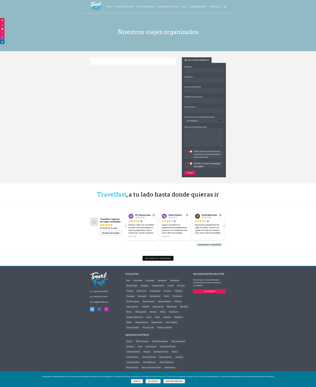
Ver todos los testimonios (158, 258)
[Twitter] (92, 309)
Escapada (142, 296)
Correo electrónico (192, 87)
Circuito (181, 286)
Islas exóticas (132, 307)
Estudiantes (155, 296)
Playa (157, 317)
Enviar (190, 173)
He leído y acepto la (207, 164)
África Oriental (178, 341)
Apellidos (188, 77)
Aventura (150, 280)
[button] (224, 226)
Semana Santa (141, 322)
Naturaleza (172, 307)
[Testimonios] (2, 33)
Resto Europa (132, 367)
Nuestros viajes (124, 7)
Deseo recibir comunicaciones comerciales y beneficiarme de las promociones (207, 154)
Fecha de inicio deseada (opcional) (199, 117)
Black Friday (132, 286)
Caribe (171, 286)
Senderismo (157, 322)
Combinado (155, 291)
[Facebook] (99, 309)
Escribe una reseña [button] (110, 233)
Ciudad (130, 291)
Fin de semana (133, 301)
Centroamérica (133, 352)
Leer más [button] (132, 236)
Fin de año (177, 296)
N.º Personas (189, 107)
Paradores (173, 312)
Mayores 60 (158, 307)
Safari (129, 322)
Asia (140, 346)
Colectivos (141, 291)
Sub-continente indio (151, 367)
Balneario (162, 280)
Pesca (148, 317)
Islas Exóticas (132, 357)
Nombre (188, 67)
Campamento (158, 286)
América (130, 346)
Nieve (129, 312)
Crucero (167, 291)
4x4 (128, 280)
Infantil (178, 301)
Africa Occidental (160, 341)
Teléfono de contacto (193, 97)
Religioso (178, 317)
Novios (153, 312)
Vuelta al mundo (164, 327)
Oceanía (179, 357)
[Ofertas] (2, 20)
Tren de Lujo (148, 327)
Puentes (167, 317)
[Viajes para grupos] (2, 29)
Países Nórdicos (167, 362)
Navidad (184, 307)
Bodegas (144, 286)
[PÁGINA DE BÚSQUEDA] (225, 6)
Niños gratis (140, 312)
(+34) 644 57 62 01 (100, 297)
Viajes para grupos (168, 7)
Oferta (163, 312)
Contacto (215, 7)
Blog (184, 7)
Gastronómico (164, 301)
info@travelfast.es (101, 302)
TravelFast (96, 6)
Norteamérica (165, 357)
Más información (174, 381)
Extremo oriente (161, 352)
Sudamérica (170, 367)
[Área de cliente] (2, 42)
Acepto (137, 381)
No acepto (153, 381)
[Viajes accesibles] (2, 24)
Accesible (138, 280)
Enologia (130, 296)
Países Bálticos (149, 362)
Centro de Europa (167, 346)
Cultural (178, 291)
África (129, 341)
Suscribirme (209, 291)
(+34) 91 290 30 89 (100, 291)
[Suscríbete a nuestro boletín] (2, 37)
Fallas (166, 296)
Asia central (151, 346)
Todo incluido (133, 327)
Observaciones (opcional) (195, 127)
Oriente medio (133, 362)
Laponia (145, 307)
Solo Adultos (171, 322)
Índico (175, 352)
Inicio (110, 7)
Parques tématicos (135, 317)
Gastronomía (148, 301)
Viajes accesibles (146, 7)
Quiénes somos (198, 7)
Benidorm (174, 280)
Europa (147, 352)
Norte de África (149, 357)
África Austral (142, 341)
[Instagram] (106, 309)
